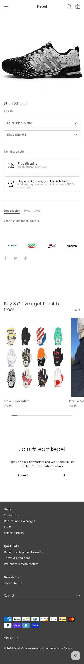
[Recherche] (69, 7)
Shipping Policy (14, 533)
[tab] (14, 211)
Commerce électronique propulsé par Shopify (47, 648)
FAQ (27, 211)
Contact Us (11, 515)
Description (12, 211)
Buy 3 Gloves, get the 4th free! (31, 306)
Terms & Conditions (17, 558)
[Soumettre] (78, 596)
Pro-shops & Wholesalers (21, 564)
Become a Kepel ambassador (23, 552)
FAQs (7, 527)
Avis (37, 211)
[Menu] (6, 6)
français (8, 638)
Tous (76, 310)
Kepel (42, 6)
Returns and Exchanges (19, 521)
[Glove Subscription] (35, 357)
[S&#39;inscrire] (63, 475)
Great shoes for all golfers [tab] (21, 221)
